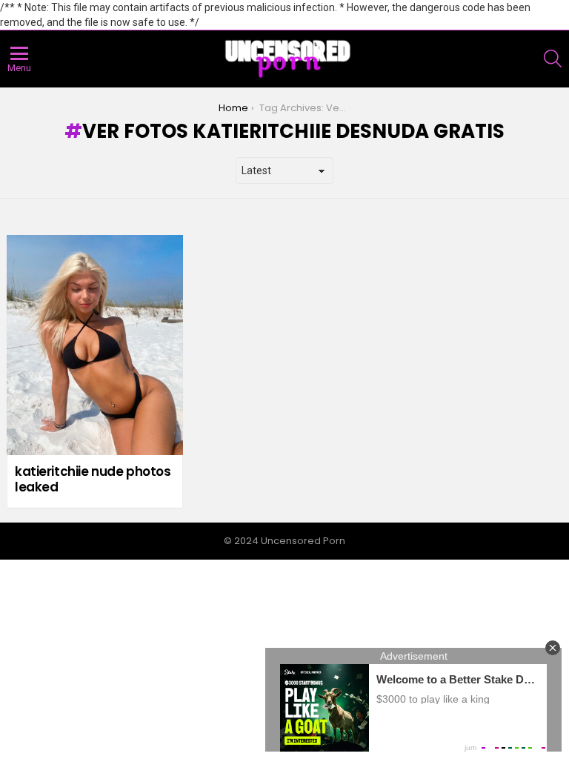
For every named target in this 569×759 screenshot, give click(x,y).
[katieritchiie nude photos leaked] (95, 345)
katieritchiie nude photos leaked (92, 479)
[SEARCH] (553, 58)
